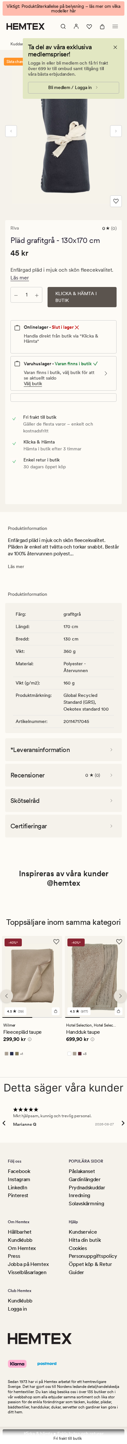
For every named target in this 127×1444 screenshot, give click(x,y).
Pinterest (18, 1195)
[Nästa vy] (116, 131)
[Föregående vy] (11, 131)
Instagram (19, 1179)
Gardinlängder (85, 1179)
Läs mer (19, 278)
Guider (76, 1272)
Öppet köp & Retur (90, 1264)
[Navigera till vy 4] (117, 1017)
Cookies (78, 1248)
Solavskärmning (86, 1203)
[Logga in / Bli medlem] (76, 26)
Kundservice (83, 1232)
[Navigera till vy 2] (47, 1017)
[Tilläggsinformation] (29, 1040)
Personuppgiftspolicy (93, 1256)
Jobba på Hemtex (28, 1264)
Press (14, 1256)
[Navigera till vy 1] (17, 1017)
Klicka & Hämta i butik (76, 297)
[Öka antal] (36, 295)
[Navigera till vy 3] (102, 1017)
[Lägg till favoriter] (116, 201)
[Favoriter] (89, 26)
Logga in (17, 1309)
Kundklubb (20, 1240)
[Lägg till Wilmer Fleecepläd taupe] (56, 1011)
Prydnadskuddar (87, 1187)
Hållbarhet (20, 1232)
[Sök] (63, 26)
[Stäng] (115, 47)
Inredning (79, 1195)
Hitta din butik (85, 1240)
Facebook (19, 1171)
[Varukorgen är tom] (102, 26)
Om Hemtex (22, 1248)
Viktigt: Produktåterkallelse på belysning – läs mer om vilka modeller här (63, 8)
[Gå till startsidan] (26, 26)
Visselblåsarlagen (27, 1272)
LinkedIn (17, 1187)
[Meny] (115, 26)
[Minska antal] (16, 295)
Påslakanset (82, 1171)
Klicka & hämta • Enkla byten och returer (64, 1433)
